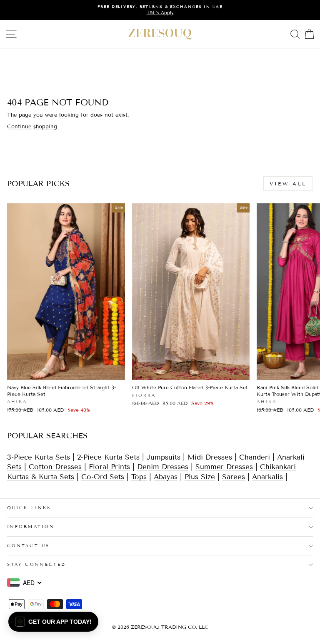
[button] (53, 622)
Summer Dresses (224, 466)
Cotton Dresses (55, 466)
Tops (139, 476)
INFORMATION (31, 526)
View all (288, 183)
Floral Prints (109, 466)
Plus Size (200, 476)
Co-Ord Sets (102, 476)
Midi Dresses (210, 457)
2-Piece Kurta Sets (108, 457)
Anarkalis (267, 476)
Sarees (233, 476)
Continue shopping (32, 126)
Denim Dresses (162, 466)
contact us (28, 545)
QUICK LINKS (29, 507)
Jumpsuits (163, 457)
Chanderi (255, 457)
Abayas (166, 476)
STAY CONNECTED (36, 564)
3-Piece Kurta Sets (38, 457)
